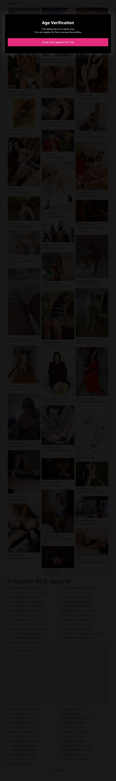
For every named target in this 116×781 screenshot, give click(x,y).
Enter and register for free (58, 42)
